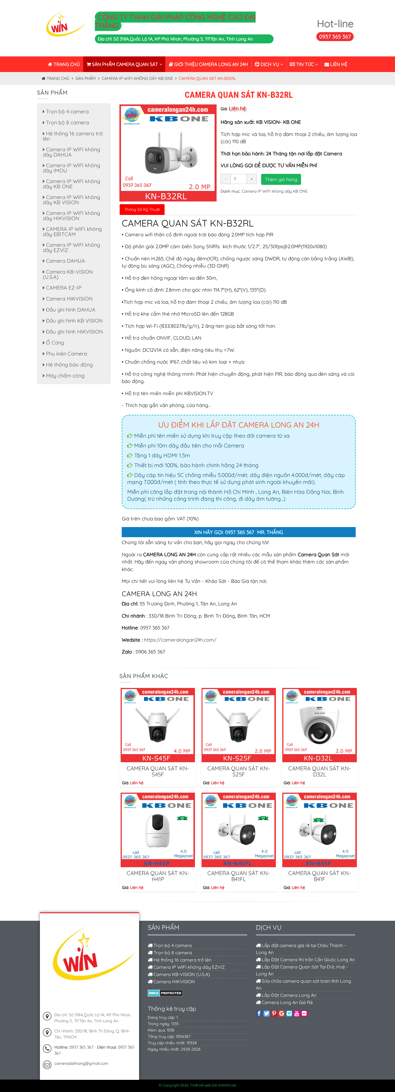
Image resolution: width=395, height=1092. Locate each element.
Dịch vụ (269, 64)
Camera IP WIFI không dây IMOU (71, 168)
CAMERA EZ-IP (63, 287)
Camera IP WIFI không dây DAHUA (71, 152)
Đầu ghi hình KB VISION (74, 320)
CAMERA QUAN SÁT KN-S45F (158, 771)
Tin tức (305, 64)
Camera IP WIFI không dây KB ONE (137, 78)
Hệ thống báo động (69, 364)
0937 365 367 (335, 36)
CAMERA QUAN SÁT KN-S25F (238, 771)
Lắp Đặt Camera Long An (288, 995)
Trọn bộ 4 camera (67, 111)
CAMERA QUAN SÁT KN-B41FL (238, 876)
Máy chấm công (64, 375)
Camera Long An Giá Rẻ (287, 1002)
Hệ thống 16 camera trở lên (73, 136)
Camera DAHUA (65, 260)
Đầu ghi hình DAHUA (70, 309)
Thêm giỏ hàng (281, 179)
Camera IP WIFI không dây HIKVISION (71, 216)
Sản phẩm (85, 78)
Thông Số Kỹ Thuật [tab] (142, 209)
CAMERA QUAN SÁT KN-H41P (158, 876)
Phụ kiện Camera (66, 353)
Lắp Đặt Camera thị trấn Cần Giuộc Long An (308, 959)
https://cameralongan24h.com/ (180, 640)
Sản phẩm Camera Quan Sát (125, 64)
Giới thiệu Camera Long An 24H (210, 64)
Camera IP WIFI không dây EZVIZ (71, 247)
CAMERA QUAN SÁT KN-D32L (319, 771)
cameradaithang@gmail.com (81, 1063)
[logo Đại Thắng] (63, 27)
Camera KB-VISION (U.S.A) (68, 274)
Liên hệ (338, 64)
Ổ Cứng (54, 342)
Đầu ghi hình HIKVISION (74, 331)
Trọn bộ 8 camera (67, 122)
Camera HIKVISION (69, 298)
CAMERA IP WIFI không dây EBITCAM (72, 231)
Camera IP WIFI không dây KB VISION (71, 200)
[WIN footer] (89, 962)
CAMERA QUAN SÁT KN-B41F (319, 876)
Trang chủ (66, 64)
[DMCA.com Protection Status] (165, 992)
